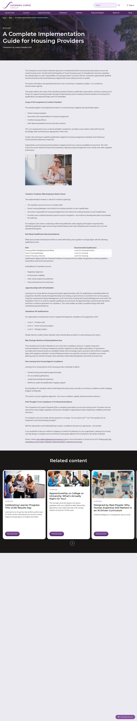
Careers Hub (9, 13)
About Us (116, 13)
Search (119, 5)
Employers (63, 13)
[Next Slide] (72, 543)
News (10, 17)
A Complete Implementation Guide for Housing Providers (31, 17)
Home (4, 17)
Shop (130, 13)
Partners (79, 13)
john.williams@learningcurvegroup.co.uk (52, 439)
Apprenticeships (44, 13)
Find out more (12, 534)
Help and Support (97, 13)
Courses (26, 13)
